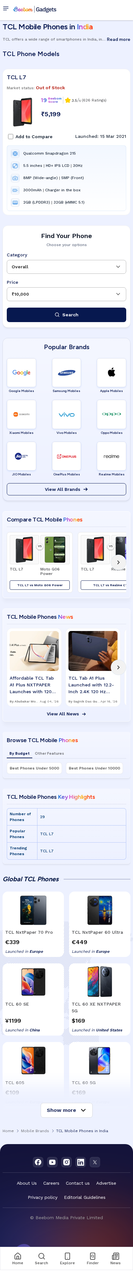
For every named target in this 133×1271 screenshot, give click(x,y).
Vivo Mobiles (66, 433)
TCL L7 (16, 77)
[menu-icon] (7, 9)
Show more (61, 1110)
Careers (51, 1183)
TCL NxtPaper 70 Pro (29, 932)
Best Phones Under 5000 (34, 768)
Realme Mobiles (112, 474)
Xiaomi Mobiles (21, 433)
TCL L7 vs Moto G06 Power (40, 585)
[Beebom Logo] (34, 9)
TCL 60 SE (17, 1004)
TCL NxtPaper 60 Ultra (97, 932)
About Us (27, 1183)
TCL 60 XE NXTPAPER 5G (96, 1007)
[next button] (118, 562)
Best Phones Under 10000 (94, 768)
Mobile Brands (35, 1131)
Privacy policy (42, 1197)
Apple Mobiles (111, 391)
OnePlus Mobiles (66, 474)
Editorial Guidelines (85, 1197)
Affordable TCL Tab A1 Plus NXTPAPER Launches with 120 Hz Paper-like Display (33, 685)
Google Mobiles (21, 391)
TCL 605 (14, 1082)
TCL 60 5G (84, 1082)
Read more (118, 39)
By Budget (19, 753)
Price (12, 282)
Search (70, 314)
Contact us (78, 1183)
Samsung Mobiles (66, 391)
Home (8, 1131)
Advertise (106, 1183)
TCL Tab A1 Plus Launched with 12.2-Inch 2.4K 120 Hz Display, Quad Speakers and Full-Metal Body (91, 685)
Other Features (49, 753)
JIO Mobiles (21, 474)
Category (17, 254)
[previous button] (14, 562)
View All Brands (62, 489)
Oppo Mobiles (112, 433)
